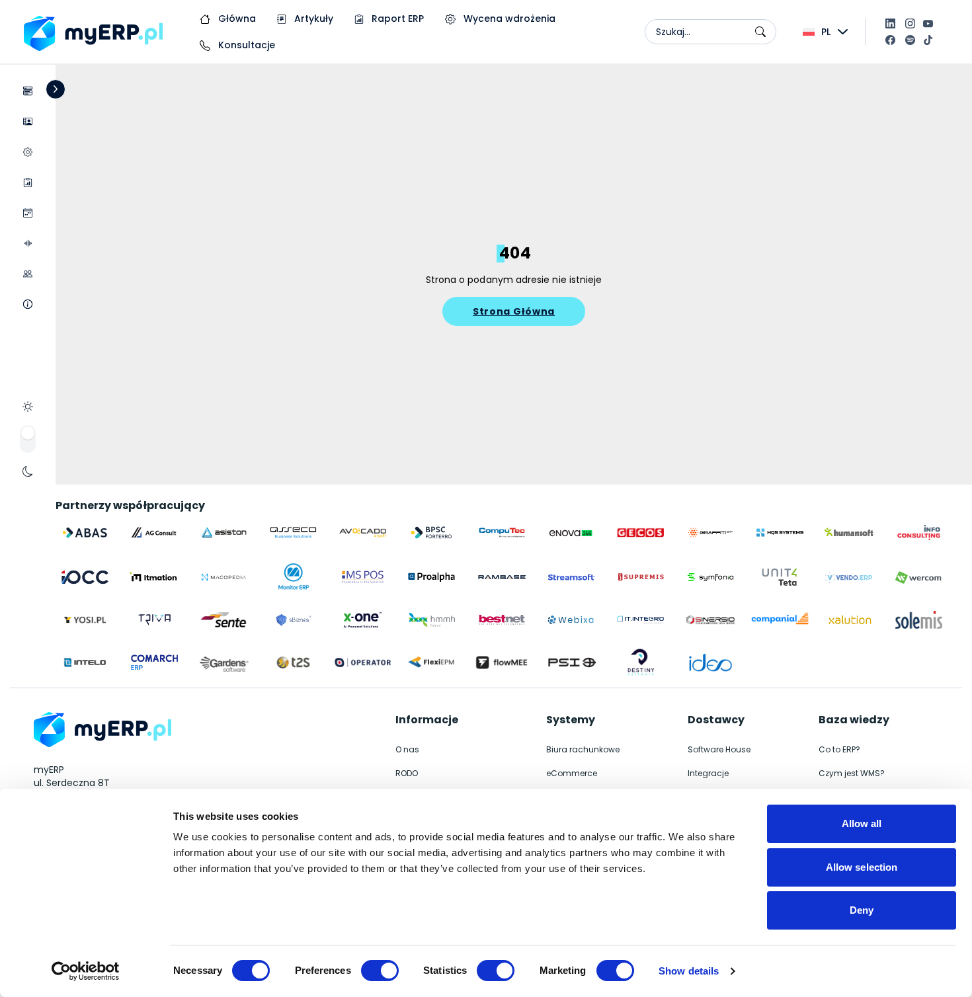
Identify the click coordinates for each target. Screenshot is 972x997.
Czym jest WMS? (852, 773)
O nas (407, 749)
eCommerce (571, 773)
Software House (719, 749)
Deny (861, 910)
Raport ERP (396, 18)
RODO (406, 773)
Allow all (862, 823)
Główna (236, 18)
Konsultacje (245, 45)
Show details (689, 971)
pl (825, 31)
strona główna (514, 311)
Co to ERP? (839, 749)
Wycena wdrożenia (508, 18)
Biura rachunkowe (583, 749)
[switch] (380, 970)
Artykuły (312, 18)
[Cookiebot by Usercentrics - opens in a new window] (85, 971)
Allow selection (862, 867)
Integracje (708, 773)
